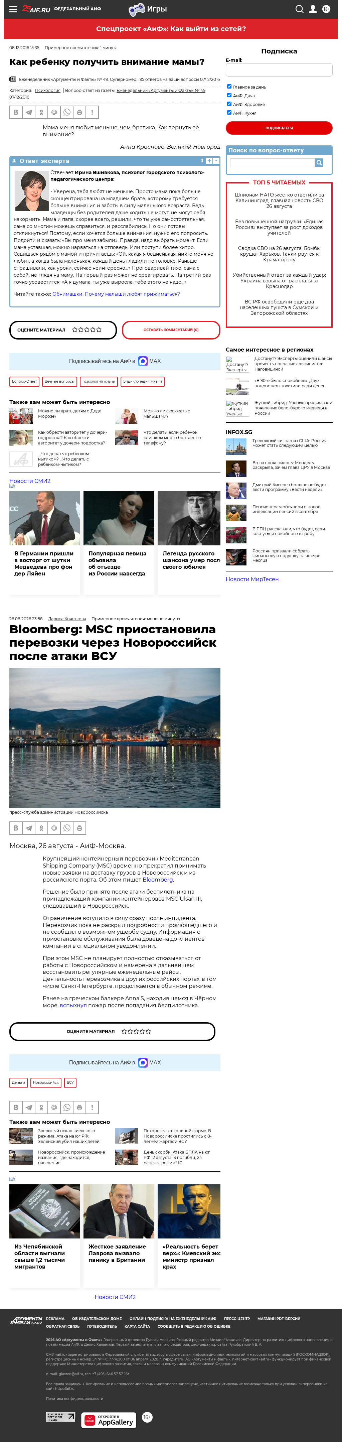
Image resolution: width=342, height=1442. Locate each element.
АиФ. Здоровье (249, 104)
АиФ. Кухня (244, 113)
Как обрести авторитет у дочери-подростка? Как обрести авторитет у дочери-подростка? (72, 437)
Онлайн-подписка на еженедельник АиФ (173, 1319)
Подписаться (279, 128)
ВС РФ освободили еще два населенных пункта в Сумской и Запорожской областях (279, 307)
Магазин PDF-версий (279, 1319)
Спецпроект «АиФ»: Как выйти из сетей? (171, 29)
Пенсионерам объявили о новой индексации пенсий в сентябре (286, 509)
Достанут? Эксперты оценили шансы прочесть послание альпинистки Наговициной (293, 364)
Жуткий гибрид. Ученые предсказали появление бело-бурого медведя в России (293, 408)
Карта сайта (137, 1326)
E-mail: (234, 60)
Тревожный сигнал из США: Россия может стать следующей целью (289, 443)
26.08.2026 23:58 (26, 618)
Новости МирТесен (252, 579)
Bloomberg (158, 880)
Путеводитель (102, 1326)
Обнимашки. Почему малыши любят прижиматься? (115, 294)
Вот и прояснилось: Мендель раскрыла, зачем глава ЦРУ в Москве (291, 465)
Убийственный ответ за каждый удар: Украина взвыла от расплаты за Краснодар (279, 280)
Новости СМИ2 (29, 481)
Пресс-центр (237, 1319)
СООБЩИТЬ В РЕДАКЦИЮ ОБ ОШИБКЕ (194, 1326)
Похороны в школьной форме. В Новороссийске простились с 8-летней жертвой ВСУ (178, 1136)
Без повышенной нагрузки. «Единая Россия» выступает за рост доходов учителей (279, 227)
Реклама (55, 1319)
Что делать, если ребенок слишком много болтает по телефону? (172, 437)
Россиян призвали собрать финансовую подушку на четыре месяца (286, 556)
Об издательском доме (97, 1319)
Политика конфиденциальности (74, 1399)
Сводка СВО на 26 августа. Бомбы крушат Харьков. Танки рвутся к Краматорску (279, 254)
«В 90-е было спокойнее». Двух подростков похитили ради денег (289, 383)
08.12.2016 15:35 (24, 47)
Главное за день (249, 87)
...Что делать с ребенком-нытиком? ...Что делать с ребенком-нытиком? (64, 459)
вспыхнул (73, 1005)
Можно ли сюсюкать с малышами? (167, 413)
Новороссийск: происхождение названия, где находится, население (71, 1157)
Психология (47, 90)
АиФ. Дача (244, 95)
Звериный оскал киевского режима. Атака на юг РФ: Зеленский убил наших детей (69, 1136)
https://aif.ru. (65, 1389)
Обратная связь (62, 1326)
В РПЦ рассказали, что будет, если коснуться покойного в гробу (288, 531)
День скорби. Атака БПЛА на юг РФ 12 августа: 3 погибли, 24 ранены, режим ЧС (177, 1157)
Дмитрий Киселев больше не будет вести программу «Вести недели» (289, 487)
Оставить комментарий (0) (171, 330)
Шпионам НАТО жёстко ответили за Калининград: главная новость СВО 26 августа (279, 200)
